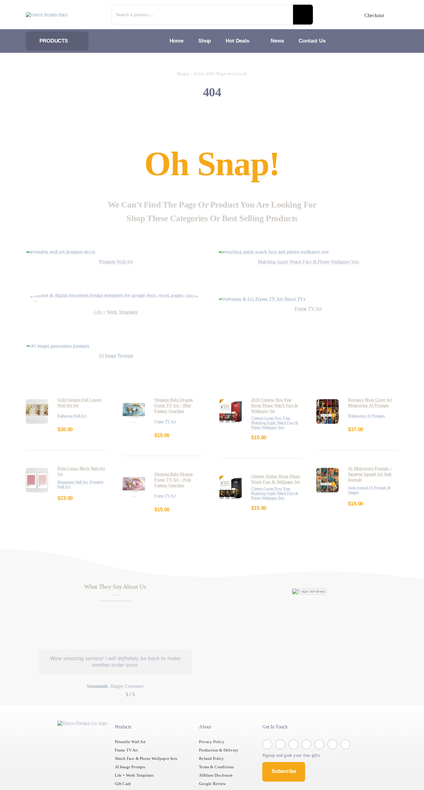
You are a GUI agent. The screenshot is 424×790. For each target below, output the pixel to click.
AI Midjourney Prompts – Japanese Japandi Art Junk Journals (372, 474)
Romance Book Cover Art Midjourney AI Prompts (373, 402)
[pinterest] (319, 758)
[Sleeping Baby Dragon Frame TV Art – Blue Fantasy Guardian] (134, 403)
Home (179, 74)
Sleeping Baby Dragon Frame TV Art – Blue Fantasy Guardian (176, 405)
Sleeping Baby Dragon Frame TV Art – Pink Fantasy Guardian (176, 480)
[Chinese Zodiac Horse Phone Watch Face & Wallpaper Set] (230, 484)
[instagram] (280, 758)
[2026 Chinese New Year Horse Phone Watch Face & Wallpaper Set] (230, 403)
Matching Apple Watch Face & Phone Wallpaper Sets (273, 428)
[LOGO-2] (49, 14)
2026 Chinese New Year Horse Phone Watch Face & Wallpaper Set (276, 405)
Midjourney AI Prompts (369, 416)
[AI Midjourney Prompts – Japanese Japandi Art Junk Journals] (327, 471)
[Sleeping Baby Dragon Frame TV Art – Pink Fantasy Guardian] (134, 477)
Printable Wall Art (73, 487)
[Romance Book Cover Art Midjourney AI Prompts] (327, 403)
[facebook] (267, 758)
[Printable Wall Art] (65, 252)
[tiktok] (306, 758)
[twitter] (293, 758)
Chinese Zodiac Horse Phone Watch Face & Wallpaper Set (272, 486)
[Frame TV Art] (265, 299)
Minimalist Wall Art (74, 482)
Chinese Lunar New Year (273, 418)
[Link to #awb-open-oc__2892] (394, 15)
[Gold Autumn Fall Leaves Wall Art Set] (37, 403)
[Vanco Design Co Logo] (82, 737)
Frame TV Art (166, 421)
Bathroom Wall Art (74, 416)
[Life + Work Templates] (116, 295)
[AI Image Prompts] (61, 346)
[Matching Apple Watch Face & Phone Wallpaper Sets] (281, 252)
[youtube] (332, 758)
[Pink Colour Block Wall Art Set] (37, 471)
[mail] (345, 758)
